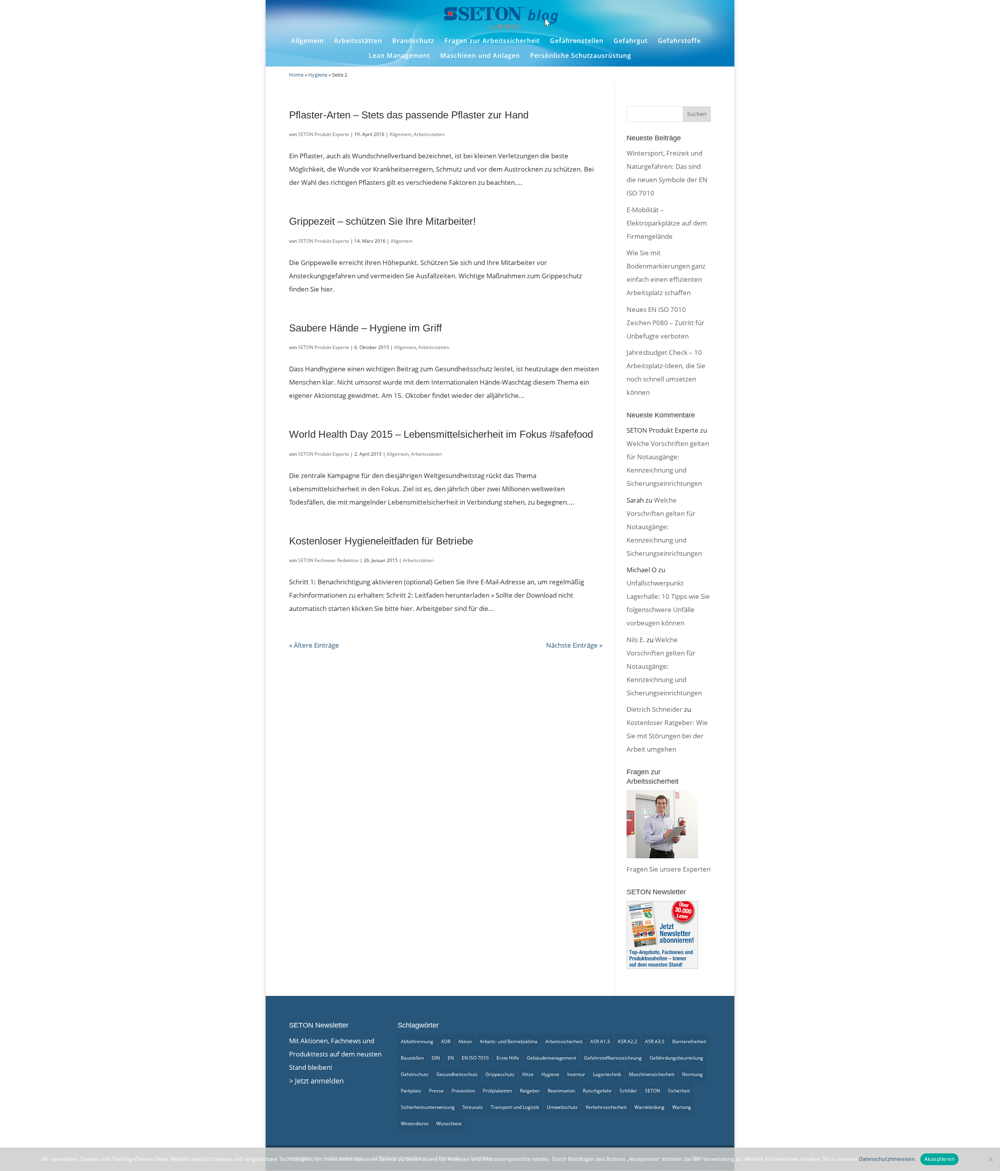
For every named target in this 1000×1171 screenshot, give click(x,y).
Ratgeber (530, 1090)
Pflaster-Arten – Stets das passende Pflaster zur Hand (409, 115)
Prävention (463, 1090)
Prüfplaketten (497, 1090)
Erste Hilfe (507, 1058)
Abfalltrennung (417, 1041)
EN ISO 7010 (475, 1058)
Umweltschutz (562, 1107)
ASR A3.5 (654, 1041)
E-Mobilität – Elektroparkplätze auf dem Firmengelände (667, 223)
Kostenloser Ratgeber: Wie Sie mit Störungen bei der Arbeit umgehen (667, 736)
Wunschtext (449, 1123)
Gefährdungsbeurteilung (676, 1058)
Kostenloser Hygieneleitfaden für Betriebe (381, 541)
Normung (692, 1074)
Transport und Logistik (515, 1107)
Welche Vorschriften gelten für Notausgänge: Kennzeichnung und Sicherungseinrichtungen (664, 527)
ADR (445, 1041)
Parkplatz (411, 1090)
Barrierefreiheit (689, 1041)
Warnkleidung (649, 1107)
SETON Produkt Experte (323, 134)
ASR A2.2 (627, 1041)
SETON (652, 1090)
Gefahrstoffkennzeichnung (613, 1058)
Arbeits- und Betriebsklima (509, 1041)
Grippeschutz (500, 1074)
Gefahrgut (631, 41)
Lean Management (399, 56)
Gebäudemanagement (551, 1058)
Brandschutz (413, 41)
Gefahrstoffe (679, 41)
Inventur (576, 1074)
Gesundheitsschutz (457, 1074)
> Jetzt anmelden (316, 1080)
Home (296, 74)
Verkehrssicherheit (606, 1107)
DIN (436, 1058)
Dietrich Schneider (654, 709)
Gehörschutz (415, 1074)
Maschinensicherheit (651, 1074)
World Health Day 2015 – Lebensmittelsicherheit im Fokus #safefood (441, 434)
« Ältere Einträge (314, 645)
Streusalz (472, 1107)
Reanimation (561, 1090)
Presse (436, 1090)
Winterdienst (415, 1123)
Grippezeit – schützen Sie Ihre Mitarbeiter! (382, 221)
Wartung (681, 1107)
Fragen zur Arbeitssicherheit (492, 41)
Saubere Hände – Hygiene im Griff (365, 328)
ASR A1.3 (600, 1041)
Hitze (528, 1074)
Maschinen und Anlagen (480, 56)
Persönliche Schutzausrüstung (580, 56)
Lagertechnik (607, 1074)
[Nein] (990, 1159)
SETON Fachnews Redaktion (328, 560)
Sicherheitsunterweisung (428, 1107)
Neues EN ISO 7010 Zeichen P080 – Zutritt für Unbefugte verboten (665, 322)
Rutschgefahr (597, 1090)
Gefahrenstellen (577, 41)
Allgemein (307, 41)
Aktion (465, 1041)
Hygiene (317, 74)
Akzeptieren (939, 1159)
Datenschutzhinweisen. (887, 1159)
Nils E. (636, 639)
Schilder (628, 1090)
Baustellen (412, 1058)
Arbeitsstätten (358, 41)
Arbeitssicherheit (563, 1041)
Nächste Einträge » (574, 645)
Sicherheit (679, 1090)
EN (451, 1058)
